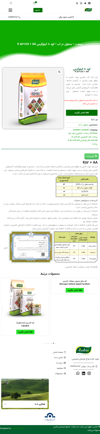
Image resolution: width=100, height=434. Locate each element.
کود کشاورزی (86, 136)
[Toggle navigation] (10, 10)
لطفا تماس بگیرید (75, 290)
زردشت (79, 44)
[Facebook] (89, 3)
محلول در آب (64, 44)
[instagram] (81, 3)
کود (73, 133)
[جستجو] (11, 3)
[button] (2, 308)
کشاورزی (78, 133)
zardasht (77, 129)
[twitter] (85, 3)
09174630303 (13, 17)
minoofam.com (17, 428)
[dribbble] (77, 3)
